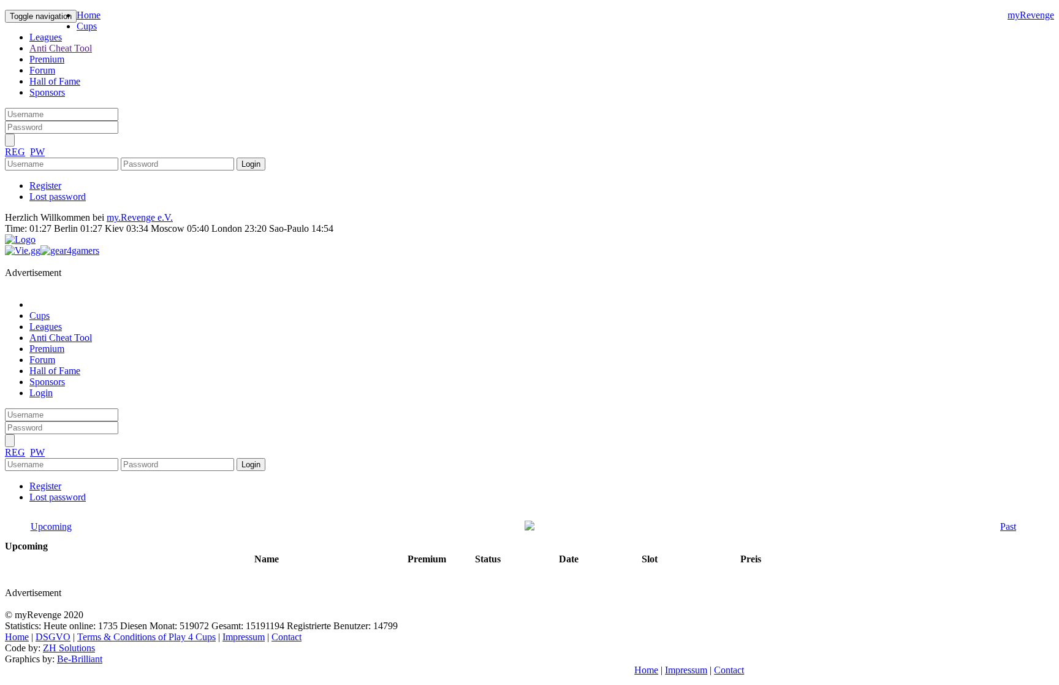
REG (15, 152)
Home (89, 15)
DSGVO (53, 637)
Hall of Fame (54, 81)
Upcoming (51, 526)
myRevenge (1031, 15)
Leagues (45, 37)
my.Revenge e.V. (140, 217)
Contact (286, 637)
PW (37, 152)
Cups (87, 26)
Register (45, 185)
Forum (42, 70)
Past (1008, 526)
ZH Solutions (69, 648)
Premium (46, 59)
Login (41, 393)
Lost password (57, 196)
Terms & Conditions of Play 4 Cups (146, 637)
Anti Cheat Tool (60, 48)
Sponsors (47, 92)
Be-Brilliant (79, 659)
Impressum (243, 637)
